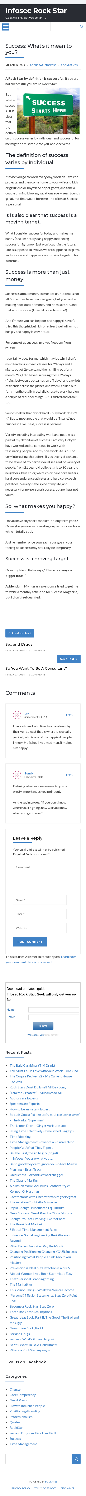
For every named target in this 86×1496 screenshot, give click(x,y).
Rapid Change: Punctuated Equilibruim (37, 1208)
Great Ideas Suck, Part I (26, 1328)
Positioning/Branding (25, 1411)
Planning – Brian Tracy (26, 1169)
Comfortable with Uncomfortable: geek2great (43, 1197)
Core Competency (23, 1395)
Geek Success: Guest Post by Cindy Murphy (41, 1213)
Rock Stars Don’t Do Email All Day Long (38, 1087)
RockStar (37, 65)
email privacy (51, 1035)
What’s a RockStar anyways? (30, 1350)
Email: (11, 1017)
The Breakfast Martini (26, 1224)
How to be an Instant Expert (30, 1109)
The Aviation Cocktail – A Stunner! (34, 1202)
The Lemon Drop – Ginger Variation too (38, 1125)
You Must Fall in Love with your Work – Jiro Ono (44, 1071)
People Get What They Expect (31, 1147)
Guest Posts (18, 1400)
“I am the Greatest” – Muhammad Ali (36, 1093)
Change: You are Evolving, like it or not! (37, 1219)
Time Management (23, 1444)
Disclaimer (68, 1488)
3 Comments (37, 650)
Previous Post (21, 633)
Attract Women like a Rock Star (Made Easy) (41, 1273)
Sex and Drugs (18, 644)
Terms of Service (45, 1488)
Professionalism (21, 1417)
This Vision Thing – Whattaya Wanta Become (42, 1290)
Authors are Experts (24, 1098)
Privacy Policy (20, 1488)
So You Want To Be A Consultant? (36, 668)
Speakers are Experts (25, 1103)
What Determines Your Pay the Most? (36, 1246)
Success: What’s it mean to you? (32, 1339)
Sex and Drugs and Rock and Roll (33, 1433)
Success (50, 65)
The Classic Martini (24, 1180)
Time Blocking (20, 1136)
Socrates (51, 1481)
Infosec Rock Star (36, 10)
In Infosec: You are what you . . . (31, 1158)
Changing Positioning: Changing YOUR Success (43, 1251)
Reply (69, 715)
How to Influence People (27, 1406)
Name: (11, 1009)
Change (15, 1389)
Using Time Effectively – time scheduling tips (42, 1131)
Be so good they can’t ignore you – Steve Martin (43, 1164)
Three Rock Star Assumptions (31, 1312)
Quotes (15, 1422)
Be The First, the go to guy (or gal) (34, 1153)
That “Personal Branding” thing (32, 1279)
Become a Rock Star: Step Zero (32, 1306)
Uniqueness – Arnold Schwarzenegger (36, 1175)
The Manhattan (21, 1284)
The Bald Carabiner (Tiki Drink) (32, 1065)
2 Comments (69, 65)
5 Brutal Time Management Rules (33, 1229)
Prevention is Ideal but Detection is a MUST (41, 1268)
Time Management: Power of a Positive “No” (42, 1142)
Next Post (67, 659)
